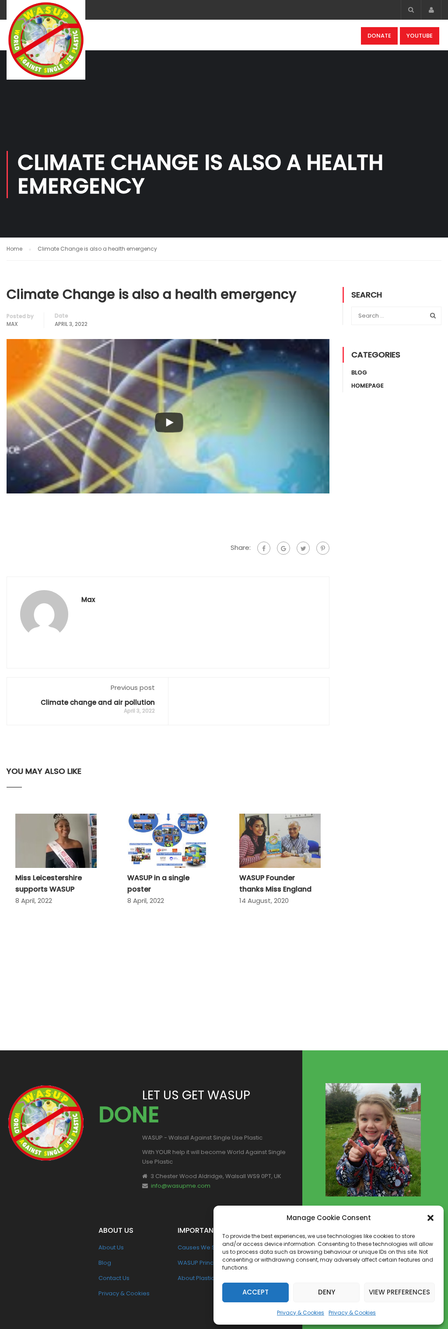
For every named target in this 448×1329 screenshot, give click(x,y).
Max (12, 324)
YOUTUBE (419, 35)
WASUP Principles (202, 1263)
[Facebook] (263, 548)
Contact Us (114, 1278)
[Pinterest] (322, 548)
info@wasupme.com (180, 1186)
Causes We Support (206, 1247)
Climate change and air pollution (98, 702)
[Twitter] (303, 548)
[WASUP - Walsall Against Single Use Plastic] (46, 44)
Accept (255, 1292)
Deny (326, 1292)
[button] (430, 1218)
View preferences (399, 1292)
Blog (359, 372)
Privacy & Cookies (300, 1312)
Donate (379, 35)
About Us (111, 1247)
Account (431, 10)
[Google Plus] (283, 548)
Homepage (367, 385)
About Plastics (197, 1278)
